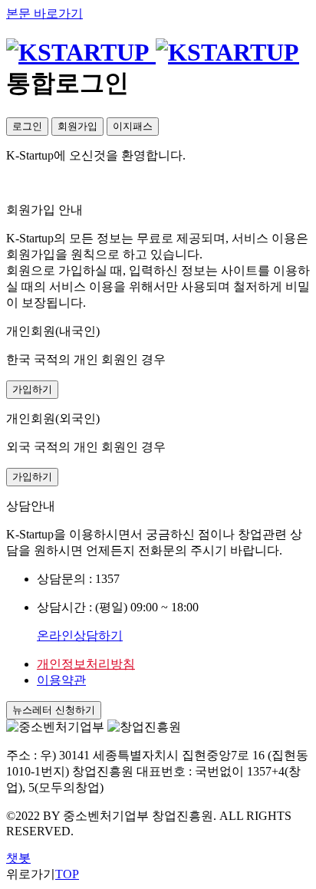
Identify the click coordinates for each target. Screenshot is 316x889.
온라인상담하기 (80, 635)
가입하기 (32, 389)
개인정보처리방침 (86, 663)
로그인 (27, 126)
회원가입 (77, 126)
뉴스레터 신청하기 (53, 710)
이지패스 (133, 126)
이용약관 (61, 680)
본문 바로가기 (44, 13)
